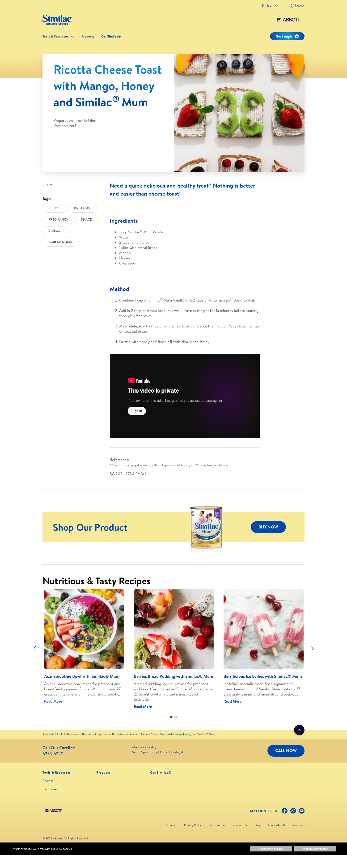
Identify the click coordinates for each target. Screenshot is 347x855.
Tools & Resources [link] (55, 36)
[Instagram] (293, 811)
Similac (266, 5)
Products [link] (87, 36)
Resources (49, 789)
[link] (48, 734)
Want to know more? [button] (315, 849)
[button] (290, 6)
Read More (53, 701)
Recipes (48, 780)
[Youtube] (302, 811)
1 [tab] (171, 717)
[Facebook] (285, 811)
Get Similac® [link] (111, 36)
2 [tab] (175, 717)
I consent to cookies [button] (271, 849)
